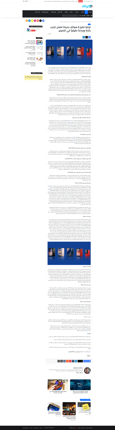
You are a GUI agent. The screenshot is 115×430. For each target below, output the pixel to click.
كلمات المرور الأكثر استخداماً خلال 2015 (85, 412)
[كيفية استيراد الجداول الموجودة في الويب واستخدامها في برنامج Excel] (39, 42)
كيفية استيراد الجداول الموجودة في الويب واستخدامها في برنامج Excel (30, 42)
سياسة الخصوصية (26, 427)
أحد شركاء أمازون (36, 427)
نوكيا (88, 355)
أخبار (85, 21)
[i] (70, 120)
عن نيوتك (41, 427)
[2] (48, 189)
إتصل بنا (30, 427)
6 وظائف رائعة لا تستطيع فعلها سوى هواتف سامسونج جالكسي (29, 48)
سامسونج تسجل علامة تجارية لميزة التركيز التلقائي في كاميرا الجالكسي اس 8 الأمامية (54, 413)
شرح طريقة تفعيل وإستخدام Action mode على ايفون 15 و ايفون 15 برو (30, 64)
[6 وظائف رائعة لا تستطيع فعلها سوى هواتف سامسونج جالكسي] (39, 48)
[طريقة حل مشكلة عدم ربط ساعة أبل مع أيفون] (39, 54)
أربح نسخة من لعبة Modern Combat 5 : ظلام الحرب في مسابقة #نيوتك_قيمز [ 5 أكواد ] (69, 418)
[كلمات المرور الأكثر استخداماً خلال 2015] (84, 406)
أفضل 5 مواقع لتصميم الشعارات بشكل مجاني (31, 58)
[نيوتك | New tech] (87, 6)
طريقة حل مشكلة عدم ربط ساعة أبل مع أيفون (30, 53)
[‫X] (79, 373)
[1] (72, 138)
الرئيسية (88, 21)
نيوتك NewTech (72, 427)
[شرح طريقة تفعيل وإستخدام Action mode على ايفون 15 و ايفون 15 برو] (39, 64)
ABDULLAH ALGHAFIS (78, 368)
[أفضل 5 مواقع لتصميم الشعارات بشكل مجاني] (39, 59)
